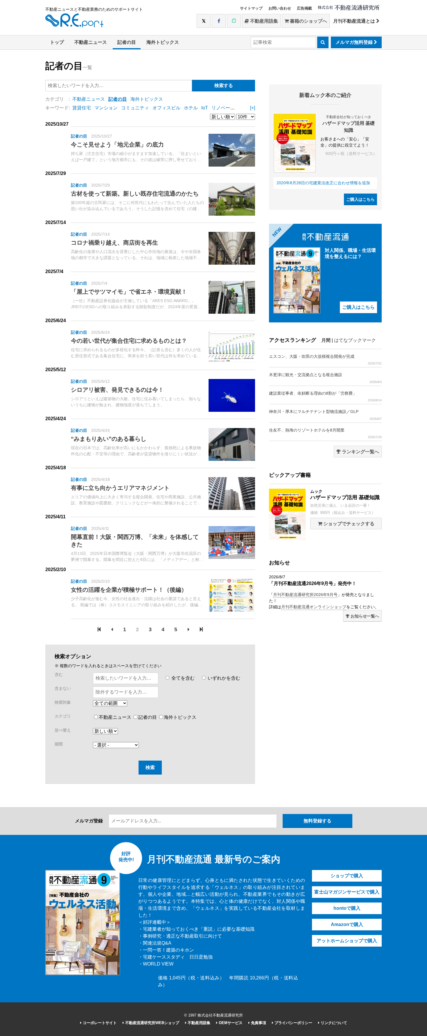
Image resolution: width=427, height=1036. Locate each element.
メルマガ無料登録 (355, 42)
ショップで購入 (347, 875)
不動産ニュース (90, 42)
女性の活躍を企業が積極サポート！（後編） (129, 589)
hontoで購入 (346, 908)
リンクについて (333, 1023)
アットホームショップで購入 (347, 940)
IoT (204, 107)
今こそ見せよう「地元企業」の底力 (117, 144)
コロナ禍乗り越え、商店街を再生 (114, 242)
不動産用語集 (263, 21)
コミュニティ (135, 107)
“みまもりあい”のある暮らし (108, 439)
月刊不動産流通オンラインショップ (313, 606)
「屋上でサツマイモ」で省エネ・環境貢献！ (129, 291)
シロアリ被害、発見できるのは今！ (117, 390)
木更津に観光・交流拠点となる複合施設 (325, 377)
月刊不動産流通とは (354, 21)
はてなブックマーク (355, 340)
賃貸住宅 (81, 107)
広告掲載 (304, 8)
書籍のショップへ (308, 21)
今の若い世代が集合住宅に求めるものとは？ (129, 340)
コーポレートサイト (99, 1023)
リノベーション (227, 107)
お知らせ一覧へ (364, 616)
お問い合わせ (279, 8)
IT (249, 107)
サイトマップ (251, 8)
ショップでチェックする (348, 523)
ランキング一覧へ (360, 451)
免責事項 (258, 1023)
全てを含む (182, 678)
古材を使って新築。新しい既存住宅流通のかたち (135, 193)
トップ (57, 42)
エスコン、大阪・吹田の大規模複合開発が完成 (325, 359)
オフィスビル (166, 107)
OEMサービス (230, 1023)
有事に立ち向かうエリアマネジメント (120, 488)
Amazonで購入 (347, 924)
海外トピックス (162, 42)
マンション (106, 107)
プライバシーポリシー (292, 1023)
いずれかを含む (223, 678)
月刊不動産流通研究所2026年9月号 (305, 594)
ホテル (191, 107)
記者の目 (126, 42)
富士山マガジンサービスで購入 (346, 891)
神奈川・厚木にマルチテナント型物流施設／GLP (325, 414)
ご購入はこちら (360, 199)
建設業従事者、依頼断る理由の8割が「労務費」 (325, 396)
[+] (252, 107)
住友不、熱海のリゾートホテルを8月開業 (325, 433)
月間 (326, 340)
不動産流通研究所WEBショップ (151, 1023)
